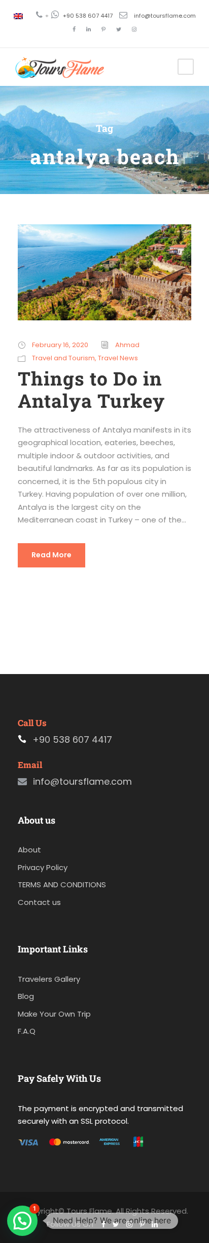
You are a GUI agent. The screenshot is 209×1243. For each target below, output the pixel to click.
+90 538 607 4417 (88, 16)
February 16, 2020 (60, 345)
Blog (26, 996)
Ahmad (127, 345)
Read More (51, 555)
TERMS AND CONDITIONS (62, 884)
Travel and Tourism (63, 358)
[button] (22, 1221)
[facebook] (74, 29)
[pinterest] (103, 29)
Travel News (118, 358)
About (29, 849)
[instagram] (134, 29)
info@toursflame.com (165, 16)
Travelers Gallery (49, 979)
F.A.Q (27, 1031)
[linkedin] (88, 29)
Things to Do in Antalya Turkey (91, 389)
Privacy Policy (42, 867)
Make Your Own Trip (54, 1014)
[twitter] (118, 29)
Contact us (39, 902)
